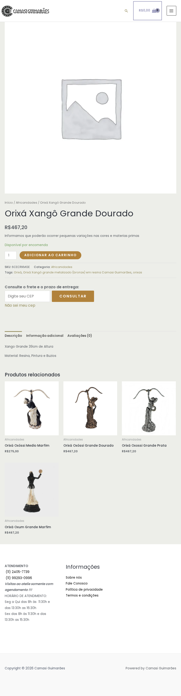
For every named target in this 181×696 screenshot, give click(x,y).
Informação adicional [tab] (44, 336)
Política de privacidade (84, 589)
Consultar (72, 296)
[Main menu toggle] (171, 11)
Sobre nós (74, 577)
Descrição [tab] (13, 336)
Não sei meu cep (20, 305)
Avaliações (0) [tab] (79, 336)
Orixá (18, 272)
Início (9, 203)
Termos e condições (82, 595)
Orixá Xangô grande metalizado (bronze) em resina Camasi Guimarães (77, 272)
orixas (137, 272)
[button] (126, 11)
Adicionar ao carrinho (50, 255)
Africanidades (26, 203)
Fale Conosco (77, 583)
